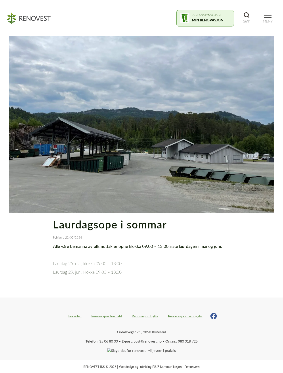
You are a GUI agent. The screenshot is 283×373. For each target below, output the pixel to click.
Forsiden (75, 316)
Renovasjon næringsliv (185, 316)
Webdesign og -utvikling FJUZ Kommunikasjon (150, 367)
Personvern (192, 367)
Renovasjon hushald (106, 316)
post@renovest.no (148, 341)
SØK (246, 21)
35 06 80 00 (108, 341)
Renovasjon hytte (145, 316)
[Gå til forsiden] (31, 18)
